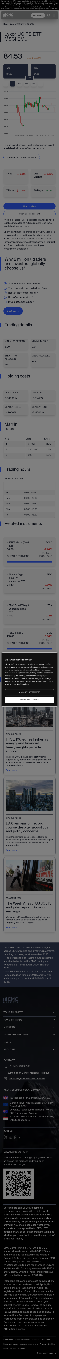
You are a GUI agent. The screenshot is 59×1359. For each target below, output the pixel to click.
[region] (29, 679)
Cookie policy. (23, 684)
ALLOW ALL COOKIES (29, 700)
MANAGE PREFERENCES (29, 692)
